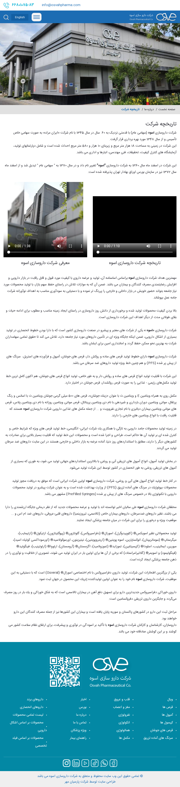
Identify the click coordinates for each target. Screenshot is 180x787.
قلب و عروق (122, 699)
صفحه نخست (166, 109)
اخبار (83, 699)
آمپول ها (167, 715)
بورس (82, 707)
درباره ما (81, 715)
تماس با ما (79, 722)
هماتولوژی (123, 730)
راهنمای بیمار (78, 738)
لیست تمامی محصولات (28, 715)
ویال (170, 699)
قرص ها (168, 707)
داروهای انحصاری (31, 707)
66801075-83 (23, 5)
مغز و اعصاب (121, 707)
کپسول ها (166, 722)
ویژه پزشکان (78, 730)
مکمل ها (124, 738)
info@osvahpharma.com (61, 5)
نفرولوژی (124, 715)
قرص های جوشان (161, 730)
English (20, 17)
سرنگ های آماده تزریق (158, 738)
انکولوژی (124, 722)
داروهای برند (35, 699)
